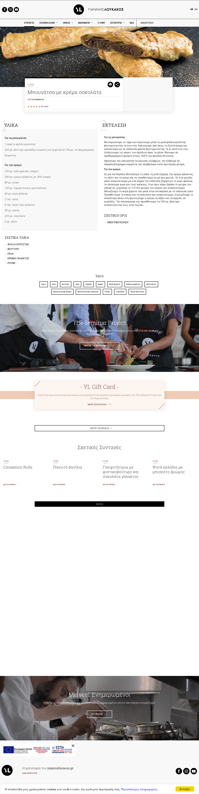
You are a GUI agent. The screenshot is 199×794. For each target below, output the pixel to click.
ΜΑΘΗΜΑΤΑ (84, 23)
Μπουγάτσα (151, 284)
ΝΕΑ (132, 23)
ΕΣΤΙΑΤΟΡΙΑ (116, 23)
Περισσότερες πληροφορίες (139, 789)
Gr (191, 9)
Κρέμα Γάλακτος (133, 284)
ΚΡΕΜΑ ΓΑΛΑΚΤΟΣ (18, 258)
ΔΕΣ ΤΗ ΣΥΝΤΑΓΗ (9, 484)
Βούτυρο (65, 284)
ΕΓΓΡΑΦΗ (97, 714)
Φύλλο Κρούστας (137, 292)
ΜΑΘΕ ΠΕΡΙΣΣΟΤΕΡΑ (97, 404)
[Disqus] (99, 552)
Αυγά (54, 284)
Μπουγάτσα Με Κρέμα (62, 292)
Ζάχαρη (88, 284)
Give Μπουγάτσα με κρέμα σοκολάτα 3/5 (34, 106)
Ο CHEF (101, 23)
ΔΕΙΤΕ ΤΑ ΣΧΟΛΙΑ (99, 428)
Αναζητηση (169, 22)
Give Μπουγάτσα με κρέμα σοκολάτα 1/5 (29, 106)
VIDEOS (66, 23)
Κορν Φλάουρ (114, 284)
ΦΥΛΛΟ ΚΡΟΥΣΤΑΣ (18, 244)
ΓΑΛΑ (10, 253)
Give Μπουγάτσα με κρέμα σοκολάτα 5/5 (39, 106)
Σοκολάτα (120, 292)
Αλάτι (43, 284)
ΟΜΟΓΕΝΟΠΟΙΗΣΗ (117, 222)
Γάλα (77, 284)
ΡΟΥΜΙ (11, 263)
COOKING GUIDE (47, 23)
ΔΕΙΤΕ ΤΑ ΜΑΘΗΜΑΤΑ (97, 346)
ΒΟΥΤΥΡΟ (13, 249)
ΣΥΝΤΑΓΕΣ (29, 23)
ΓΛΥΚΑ (31, 84)
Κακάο (100, 284)
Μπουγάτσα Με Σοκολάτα (88, 292)
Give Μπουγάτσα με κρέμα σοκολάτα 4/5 (36, 106)
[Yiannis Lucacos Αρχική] (99, 9)
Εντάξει (185, 789)
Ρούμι (107, 292)
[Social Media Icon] (4, 9)
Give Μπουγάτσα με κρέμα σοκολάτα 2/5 (31, 106)
